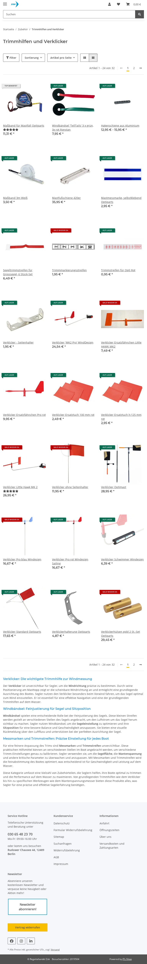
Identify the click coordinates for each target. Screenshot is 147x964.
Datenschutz (62, 823)
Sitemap (59, 837)
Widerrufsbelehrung (67, 850)
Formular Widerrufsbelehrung (73, 830)
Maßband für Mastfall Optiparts (23, 125)
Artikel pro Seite (61, 57)
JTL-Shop (127, 959)
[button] (109, 4)
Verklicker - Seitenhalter (18, 342)
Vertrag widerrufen (27, 927)
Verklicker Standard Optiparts (22, 631)
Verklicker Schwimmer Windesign (122, 559)
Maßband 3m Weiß (15, 198)
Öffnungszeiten (109, 830)
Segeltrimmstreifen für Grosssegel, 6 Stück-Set (18, 272)
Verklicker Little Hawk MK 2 (20, 487)
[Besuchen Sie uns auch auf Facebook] (12, 941)
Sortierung (32, 57)
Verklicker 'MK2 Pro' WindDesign (72, 342)
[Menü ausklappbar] (5, 2)
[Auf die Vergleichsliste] (29, 87)
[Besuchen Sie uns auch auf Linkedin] (31, 941)
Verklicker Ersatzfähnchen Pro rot (24, 415)
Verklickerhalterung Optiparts (71, 631)
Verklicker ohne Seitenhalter (70, 487)
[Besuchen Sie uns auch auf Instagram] (21, 941)
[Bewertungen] (10, 129)
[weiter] (140, 68)
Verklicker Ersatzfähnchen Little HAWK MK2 (121, 344)
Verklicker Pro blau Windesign (22, 559)
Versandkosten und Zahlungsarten (112, 845)
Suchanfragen (63, 843)
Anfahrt (104, 823)
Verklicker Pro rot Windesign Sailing (70, 561)
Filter (12, 57)
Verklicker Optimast (113, 487)
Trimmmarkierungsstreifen (69, 270)
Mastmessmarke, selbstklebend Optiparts (121, 200)
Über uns (105, 837)
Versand (55, 949)
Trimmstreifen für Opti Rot (118, 270)
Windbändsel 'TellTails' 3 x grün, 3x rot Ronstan (72, 127)
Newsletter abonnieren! (27, 906)
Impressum (61, 864)
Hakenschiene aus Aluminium (120, 125)
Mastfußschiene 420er (66, 198)
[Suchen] (139, 14)
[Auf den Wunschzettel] (39, 87)
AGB (56, 857)
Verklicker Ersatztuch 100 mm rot (73, 415)
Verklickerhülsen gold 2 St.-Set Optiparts (120, 634)
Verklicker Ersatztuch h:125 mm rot (121, 417)
